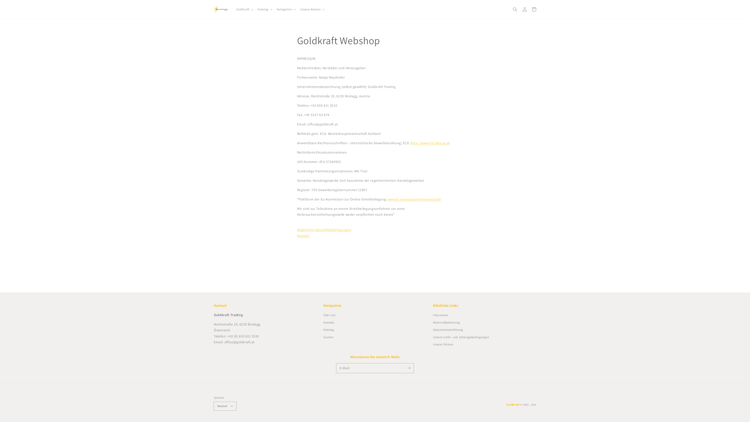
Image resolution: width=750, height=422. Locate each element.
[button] (244, 9)
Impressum (440, 315)
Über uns (329, 315)
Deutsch (222, 406)
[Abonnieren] (409, 368)
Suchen (328, 337)
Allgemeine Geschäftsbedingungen (324, 229)
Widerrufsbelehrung (446, 322)
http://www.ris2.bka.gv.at (430, 143)
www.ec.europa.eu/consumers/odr (414, 199)
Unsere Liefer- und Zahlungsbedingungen (461, 337)
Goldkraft (513, 404)
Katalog (328, 330)
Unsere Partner (443, 344)
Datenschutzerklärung (448, 330)
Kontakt (303, 235)
